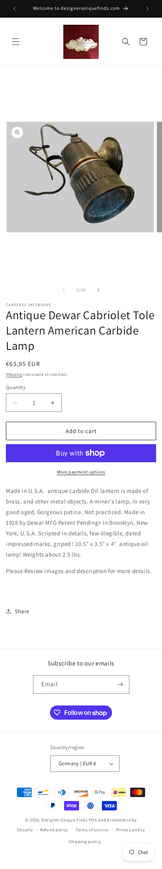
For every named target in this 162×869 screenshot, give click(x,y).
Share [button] (22, 611)
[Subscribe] (120, 684)
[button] (15, 41)
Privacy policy (130, 829)
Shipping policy (84, 841)
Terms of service (92, 829)
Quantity (16, 387)
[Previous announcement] (14, 8)
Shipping (14, 374)
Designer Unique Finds (64, 820)
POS (93, 820)
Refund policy (54, 829)
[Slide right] (98, 290)
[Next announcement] (147, 8)
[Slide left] (63, 290)
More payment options (81, 472)
